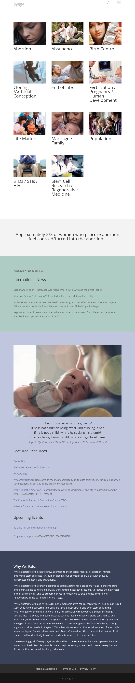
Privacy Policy (88, 668)
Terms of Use (68, 668)
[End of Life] (68, 72)
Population (100, 138)
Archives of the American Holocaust (33, 489)
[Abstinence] (68, 33)
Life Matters (25, 138)
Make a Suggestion (46, 668)
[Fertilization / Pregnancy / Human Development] (105, 72)
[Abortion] (30, 33)
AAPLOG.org (20, 473)
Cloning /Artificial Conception (25, 91)
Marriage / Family (62, 141)
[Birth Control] (105, 33)
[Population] (105, 123)
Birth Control (102, 49)
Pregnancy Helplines (25, 536)
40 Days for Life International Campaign (36, 527)
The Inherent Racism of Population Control (37, 500)
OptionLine (20, 461)
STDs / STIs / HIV (26, 183)
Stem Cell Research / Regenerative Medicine (65, 187)
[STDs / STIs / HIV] (30, 166)
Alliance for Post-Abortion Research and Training (40, 506)
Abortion (22, 49)
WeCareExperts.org (24, 479)
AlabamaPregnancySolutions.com (32, 467)
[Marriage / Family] (68, 123)
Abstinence (63, 49)
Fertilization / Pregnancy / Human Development (103, 93)
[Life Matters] (30, 123)
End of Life (62, 87)
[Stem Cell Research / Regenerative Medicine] (68, 166)
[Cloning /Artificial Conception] (30, 72)
